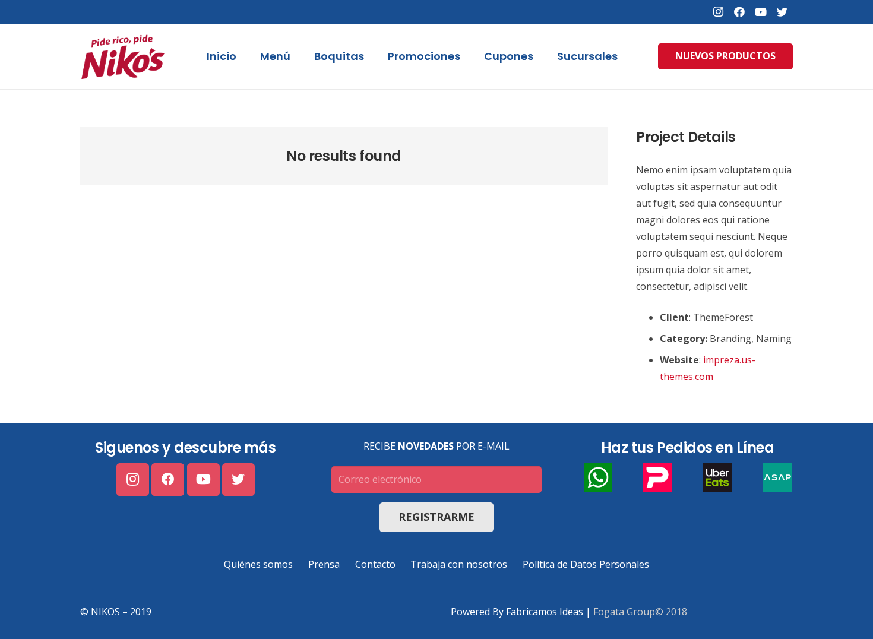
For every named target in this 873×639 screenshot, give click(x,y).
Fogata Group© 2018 (640, 611)
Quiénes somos (258, 564)
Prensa (324, 564)
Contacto (375, 564)
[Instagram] (718, 12)
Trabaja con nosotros (458, 564)
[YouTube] (760, 12)
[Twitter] (782, 12)
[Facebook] (739, 12)
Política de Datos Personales (586, 564)
